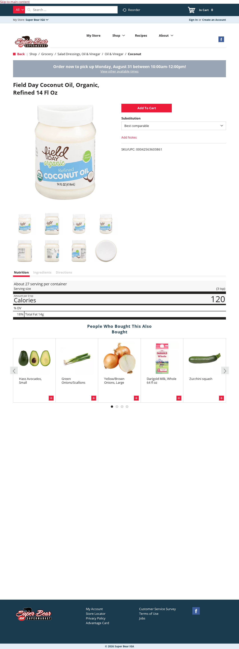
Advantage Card (97, 623)
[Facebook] (221, 40)
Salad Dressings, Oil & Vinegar (79, 54)
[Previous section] (14, 370)
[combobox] (19, 9)
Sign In (193, 20)
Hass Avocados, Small (30, 381)
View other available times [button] (119, 71)
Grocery (47, 54)
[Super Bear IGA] (31, 42)
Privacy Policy (95, 618)
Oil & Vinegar (114, 54)
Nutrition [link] (21, 272)
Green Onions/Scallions (73, 381)
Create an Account (214, 20)
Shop (33, 54)
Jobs (142, 618)
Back (20, 54)
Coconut (134, 54)
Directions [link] (64, 272)
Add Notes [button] (129, 137)
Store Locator (95, 614)
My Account (94, 609)
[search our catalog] (29, 9)
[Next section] (225, 370)
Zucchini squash (200, 379)
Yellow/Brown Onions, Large (114, 381)
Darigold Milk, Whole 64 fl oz (161, 381)
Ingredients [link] (42, 272)
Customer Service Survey (157, 609)
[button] (37, 20)
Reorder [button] (134, 10)
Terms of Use (149, 614)
